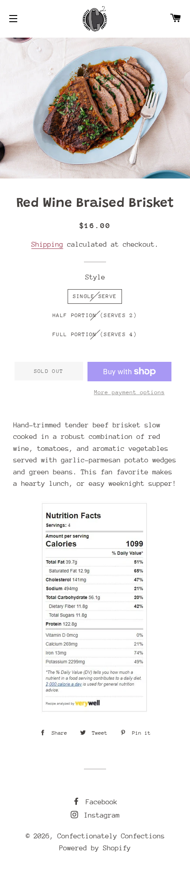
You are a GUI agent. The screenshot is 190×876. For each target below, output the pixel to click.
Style (95, 277)
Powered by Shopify (95, 848)
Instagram (100, 815)
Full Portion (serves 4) (95, 334)
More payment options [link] (129, 392)
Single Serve (95, 296)
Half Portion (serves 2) (95, 315)
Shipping (47, 244)
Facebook (100, 802)
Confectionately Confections (111, 836)
